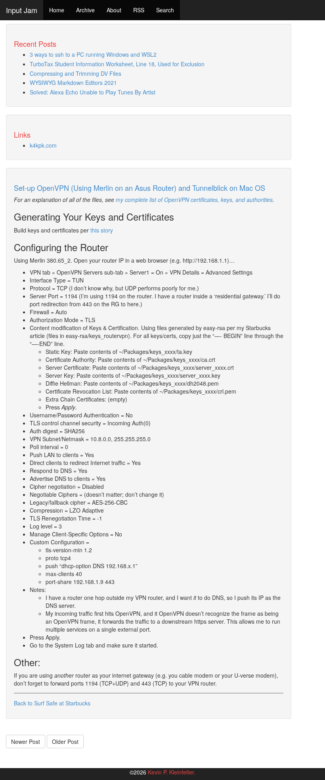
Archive (85, 10)
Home (56, 10)
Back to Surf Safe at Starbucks (52, 703)
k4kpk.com (43, 145)
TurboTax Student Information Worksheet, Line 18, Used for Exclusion (117, 64)
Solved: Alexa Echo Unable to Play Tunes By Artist (92, 92)
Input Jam (21, 10)
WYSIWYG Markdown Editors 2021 (73, 82)
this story (101, 230)
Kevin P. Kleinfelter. (171, 772)
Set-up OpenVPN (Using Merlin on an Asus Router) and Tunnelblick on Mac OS (139, 188)
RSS (138, 10)
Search (165, 10)
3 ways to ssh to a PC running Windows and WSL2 (93, 54)
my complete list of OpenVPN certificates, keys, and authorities (194, 200)
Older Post (65, 741)
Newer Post (25, 741)
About (114, 10)
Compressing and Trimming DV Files (75, 73)
